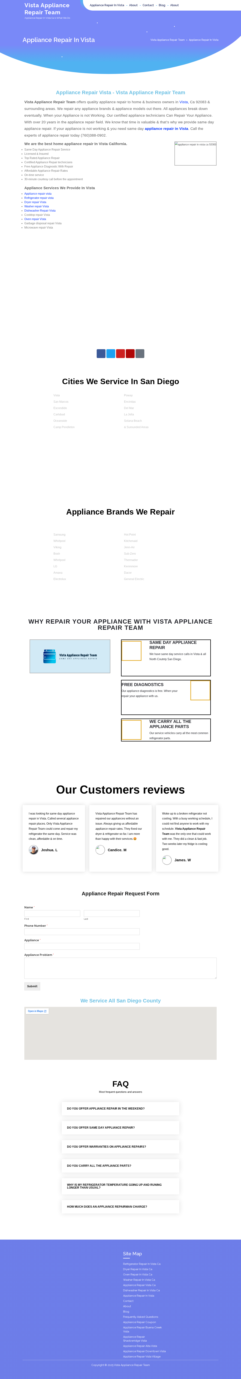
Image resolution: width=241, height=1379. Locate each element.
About (133, 5)
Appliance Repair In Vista (107, 5)
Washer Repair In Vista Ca (139, 1279)
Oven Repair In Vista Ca (137, 1274)
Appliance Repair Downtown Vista (144, 1351)
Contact (148, 5)
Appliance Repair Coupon (139, 1322)
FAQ (120, 1083)
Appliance (32, 940)
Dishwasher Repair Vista (40, 210)
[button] (120, 1108)
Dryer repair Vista (35, 202)
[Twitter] (110, 353)
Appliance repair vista (38, 193)
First (26, 919)
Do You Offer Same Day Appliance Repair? (101, 1127)
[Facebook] (101, 353)
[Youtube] (120, 353)
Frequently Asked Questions (140, 1316)
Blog (162, 5)
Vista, (184, 102)
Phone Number (36, 925)
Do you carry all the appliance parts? (99, 1165)
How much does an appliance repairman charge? (107, 1206)
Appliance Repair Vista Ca (139, 1285)
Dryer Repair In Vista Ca (137, 1269)
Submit (32, 986)
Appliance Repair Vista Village (142, 1356)
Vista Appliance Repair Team (167, 39)
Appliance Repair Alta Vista (140, 1346)
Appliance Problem (39, 955)
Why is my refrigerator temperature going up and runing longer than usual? (114, 1186)
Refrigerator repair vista (39, 197)
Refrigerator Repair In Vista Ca (142, 1264)
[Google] (139, 353)
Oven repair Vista (35, 219)
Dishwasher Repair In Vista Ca (141, 1290)
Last (86, 919)
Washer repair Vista (36, 206)
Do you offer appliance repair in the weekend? (106, 1108)
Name (29, 907)
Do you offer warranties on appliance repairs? (106, 1146)
